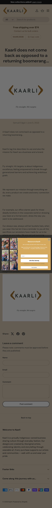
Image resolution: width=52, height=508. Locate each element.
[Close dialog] (49, 239)
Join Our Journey (34, 260)
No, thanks (34, 267)
